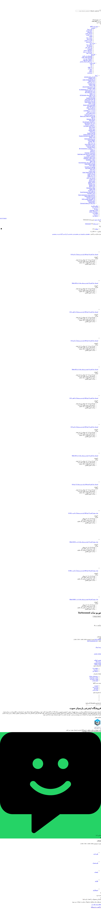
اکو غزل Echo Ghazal (90, 102)
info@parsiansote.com (92, 641)
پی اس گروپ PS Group (89, 126)
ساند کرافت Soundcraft (89, 157)
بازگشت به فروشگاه (96, 907)
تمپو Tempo (92, 131)
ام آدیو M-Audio (91, 106)
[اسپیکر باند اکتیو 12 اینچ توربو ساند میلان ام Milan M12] (90, 366)
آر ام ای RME (91, 81)
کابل (91, 64)
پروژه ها (96, 209)
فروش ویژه (95, 207)
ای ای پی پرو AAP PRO (89, 110)
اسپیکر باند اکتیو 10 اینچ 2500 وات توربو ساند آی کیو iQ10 (84, 254)
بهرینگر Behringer (91, 119)
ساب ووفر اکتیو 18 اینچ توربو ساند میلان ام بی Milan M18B (84, 599)
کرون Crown (92, 171)
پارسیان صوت (97, 219)
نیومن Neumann (91, 200)
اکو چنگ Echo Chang (90, 99)
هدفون (90, 36)
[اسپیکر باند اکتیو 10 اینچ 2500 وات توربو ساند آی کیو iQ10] (90, 251)
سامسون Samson (91, 155)
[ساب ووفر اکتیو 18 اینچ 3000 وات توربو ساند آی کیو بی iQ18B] (90, 568)
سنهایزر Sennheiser (90, 159)
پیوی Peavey (92, 129)
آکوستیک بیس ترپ (87, 58)
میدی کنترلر (89, 35)
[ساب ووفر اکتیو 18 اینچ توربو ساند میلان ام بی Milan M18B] (90, 596)
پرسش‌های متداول (93, 211)
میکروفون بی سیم (87, 51)
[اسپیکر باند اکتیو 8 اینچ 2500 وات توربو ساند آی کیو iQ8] (90, 481)
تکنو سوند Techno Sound (89, 134)
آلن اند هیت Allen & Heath (88, 86)
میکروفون (89, 32)
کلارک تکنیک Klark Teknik (89, 172)
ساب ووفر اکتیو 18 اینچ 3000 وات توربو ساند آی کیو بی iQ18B (83, 570)
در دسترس (55, 234)
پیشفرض (87, 234)
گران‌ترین (60, 234)
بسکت (90, 71)
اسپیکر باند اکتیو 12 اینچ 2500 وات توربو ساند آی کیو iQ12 (84, 340)
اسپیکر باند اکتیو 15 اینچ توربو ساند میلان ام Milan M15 (85, 455)
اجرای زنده (92, 43)
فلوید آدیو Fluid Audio (90, 164)
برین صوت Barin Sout (90, 115)
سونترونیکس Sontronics (89, 158)
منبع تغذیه (89, 72)
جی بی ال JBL (91, 143)
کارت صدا (89, 29)
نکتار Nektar (92, 189)
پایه (91, 65)
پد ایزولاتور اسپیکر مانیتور (86, 61)
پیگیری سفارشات (93, 210)
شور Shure (92, 161)
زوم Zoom (92, 151)
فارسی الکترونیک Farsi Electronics (87, 162)
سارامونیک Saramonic (90, 152)
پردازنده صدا (89, 42)
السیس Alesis (91, 103)
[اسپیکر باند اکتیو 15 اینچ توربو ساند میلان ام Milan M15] (90, 453)
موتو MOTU (92, 186)
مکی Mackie (92, 185)
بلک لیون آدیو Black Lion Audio (87, 116)
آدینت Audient (91, 78)
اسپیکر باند (89, 46)
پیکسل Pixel (92, 127)
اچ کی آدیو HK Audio (90, 92)
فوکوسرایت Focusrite (90, 166)
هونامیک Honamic (91, 197)
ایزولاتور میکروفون (87, 60)
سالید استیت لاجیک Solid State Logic (86, 154)
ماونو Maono (92, 181)
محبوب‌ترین (75, 234)
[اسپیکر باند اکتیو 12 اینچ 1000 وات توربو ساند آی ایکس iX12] (90, 309)
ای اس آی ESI (91, 109)
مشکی (96, 229)
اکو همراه (90, 49)
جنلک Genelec (91, 141)
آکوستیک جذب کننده (87, 56)
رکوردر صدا (89, 37)
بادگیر (90, 70)
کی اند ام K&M (91, 176)
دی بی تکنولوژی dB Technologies (87, 148)
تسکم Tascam (91, 130)
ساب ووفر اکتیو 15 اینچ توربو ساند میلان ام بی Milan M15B (84, 542)
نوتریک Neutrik (91, 190)
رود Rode (93, 150)
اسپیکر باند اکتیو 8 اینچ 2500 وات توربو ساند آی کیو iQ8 (85, 484)
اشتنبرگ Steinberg (90, 98)
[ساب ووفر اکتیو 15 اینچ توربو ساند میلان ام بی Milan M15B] (90, 539)
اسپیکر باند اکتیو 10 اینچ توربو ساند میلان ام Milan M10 (85, 283)
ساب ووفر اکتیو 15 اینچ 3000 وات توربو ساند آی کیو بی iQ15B (83, 513)
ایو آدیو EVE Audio (90, 113)
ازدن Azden (92, 93)
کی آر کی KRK (91, 175)
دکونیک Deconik (91, 147)
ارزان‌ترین (65, 234)
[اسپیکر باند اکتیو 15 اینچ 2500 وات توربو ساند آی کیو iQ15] (90, 424)
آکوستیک (93, 54)
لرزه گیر (90, 68)
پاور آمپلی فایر (88, 47)
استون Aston (92, 96)
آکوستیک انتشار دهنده (87, 57)
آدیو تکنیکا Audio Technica (89, 79)
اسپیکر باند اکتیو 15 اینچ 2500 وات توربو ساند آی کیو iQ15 (84, 427)
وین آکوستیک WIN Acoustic (88, 199)
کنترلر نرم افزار (88, 40)
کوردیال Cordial (91, 173)
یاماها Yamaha (91, 202)
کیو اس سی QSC (91, 178)
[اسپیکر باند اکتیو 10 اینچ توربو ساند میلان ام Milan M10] (90, 280)
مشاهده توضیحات (96, 616)
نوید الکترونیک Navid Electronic (87, 192)
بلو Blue (93, 117)
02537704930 (97, 639)
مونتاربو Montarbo (90, 188)
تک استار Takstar (91, 133)
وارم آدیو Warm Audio (90, 196)
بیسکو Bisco (92, 120)
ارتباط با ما (95, 216)
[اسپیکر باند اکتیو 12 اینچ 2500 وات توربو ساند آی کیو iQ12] (90, 338)
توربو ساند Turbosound (89, 138)
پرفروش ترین (81, 234)
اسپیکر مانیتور (88, 33)
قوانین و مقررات (94, 679)
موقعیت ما (95, 213)
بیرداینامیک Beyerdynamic (89, 122)
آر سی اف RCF (91, 82)
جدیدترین (70, 234)
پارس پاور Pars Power (90, 123)
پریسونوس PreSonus (90, 124)
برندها (96, 75)
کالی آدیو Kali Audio (90, 168)
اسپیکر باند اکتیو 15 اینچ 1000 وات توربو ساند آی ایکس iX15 (84, 398)
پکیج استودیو (89, 30)
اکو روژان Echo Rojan (90, 100)
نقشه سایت (95, 680)
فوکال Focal (92, 165)
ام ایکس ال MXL (91, 107)
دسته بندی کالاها (94, 26)
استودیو (93, 28)
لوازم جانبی (92, 63)
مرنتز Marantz (91, 183)
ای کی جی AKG (91, 112)
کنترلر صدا (89, 39)
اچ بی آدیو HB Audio (90, 91)
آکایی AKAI (92, 85)
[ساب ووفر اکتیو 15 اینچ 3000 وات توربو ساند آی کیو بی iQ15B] (90, 510)
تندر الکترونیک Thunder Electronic (87, 136)
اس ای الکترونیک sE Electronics (87, 95)
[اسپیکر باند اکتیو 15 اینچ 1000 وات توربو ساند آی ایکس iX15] (90, 395)
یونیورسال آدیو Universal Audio (87, 203)
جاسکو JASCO (91, 140)
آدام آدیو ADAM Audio (89, 77)
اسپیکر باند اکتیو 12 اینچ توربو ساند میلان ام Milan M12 (85, 369)
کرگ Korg (92, 169)
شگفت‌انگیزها (94, 206)
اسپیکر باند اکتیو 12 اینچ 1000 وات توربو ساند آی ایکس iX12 (84, 312)
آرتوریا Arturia (91, 84)
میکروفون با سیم (88, 50)
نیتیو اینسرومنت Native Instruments (86, 195)
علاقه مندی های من (96, 904)
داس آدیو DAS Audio (90, 144)
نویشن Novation (91, 193)
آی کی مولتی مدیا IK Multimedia (87, 89)
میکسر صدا (89, 44)
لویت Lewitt (92, 179)
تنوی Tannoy (92, 137)
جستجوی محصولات (94, 10)
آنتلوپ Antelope (91, 88)
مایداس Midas (91, 182)
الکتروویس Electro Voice (89, 105)
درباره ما (96, 214)
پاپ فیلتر (90, 67)
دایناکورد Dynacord (90, 145)
